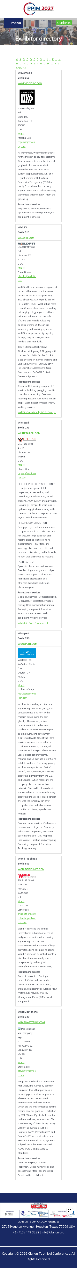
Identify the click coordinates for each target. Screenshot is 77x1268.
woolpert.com (27, 643)
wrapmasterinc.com (31, 1022)
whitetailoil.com (29, 433)
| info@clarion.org (51, 1232)
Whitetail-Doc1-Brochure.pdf (33, 623)
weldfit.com (26, 237)
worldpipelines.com (31, 869)
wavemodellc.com (30, 83)
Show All (21, 67)
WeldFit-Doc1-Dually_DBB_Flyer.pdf (37, 412)
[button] (64, 23)
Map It (21, 133)
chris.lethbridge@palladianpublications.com (27, 918)
